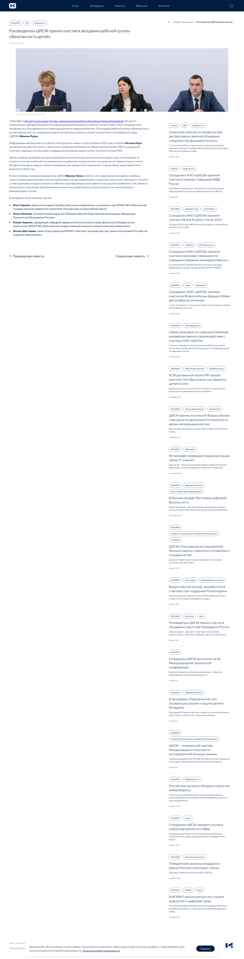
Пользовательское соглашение (24, 948)
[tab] (75, 5)
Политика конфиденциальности (101, 950)
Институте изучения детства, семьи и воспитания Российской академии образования (74, 120)
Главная (176, 22)
